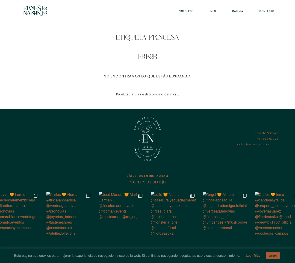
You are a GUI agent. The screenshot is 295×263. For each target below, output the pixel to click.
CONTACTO (266, 11)
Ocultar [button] (273, 255)
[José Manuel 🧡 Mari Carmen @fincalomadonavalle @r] (121, 214)
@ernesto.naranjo (148, 182)
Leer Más (253, 255)
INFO (212, 11)
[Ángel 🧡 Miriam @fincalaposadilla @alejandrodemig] (225, 214)
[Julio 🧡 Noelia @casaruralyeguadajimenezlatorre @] (173, 214)
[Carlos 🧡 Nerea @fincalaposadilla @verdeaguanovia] (69, 214)
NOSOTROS (186, 11)
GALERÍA (237, 11)
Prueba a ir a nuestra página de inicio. (147, 94)
